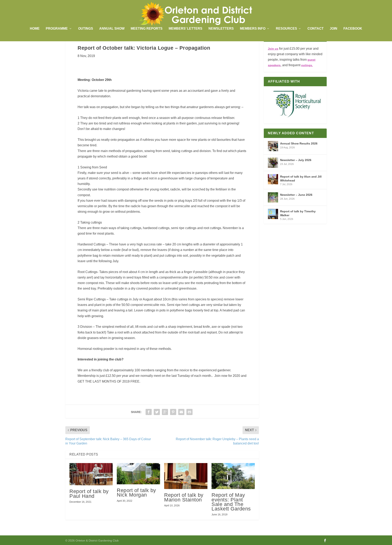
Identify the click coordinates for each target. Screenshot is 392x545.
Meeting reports (147, 28)
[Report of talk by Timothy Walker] (273, 214)
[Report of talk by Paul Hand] (91, 474)
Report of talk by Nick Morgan (136, 492)
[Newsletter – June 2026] (273, 197)
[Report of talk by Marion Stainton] (185, 476)
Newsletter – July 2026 (295, 160)
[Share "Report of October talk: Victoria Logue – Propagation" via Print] (189, 412)
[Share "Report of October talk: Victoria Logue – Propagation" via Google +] (165, 412)
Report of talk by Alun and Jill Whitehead (301, 178)
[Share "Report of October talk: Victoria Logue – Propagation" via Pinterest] (173, 412)
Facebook (352, 28)
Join (333, 28)
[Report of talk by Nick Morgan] (138, 473)
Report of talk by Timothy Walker (298, 213)
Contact (315, 28)
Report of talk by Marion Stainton (184, 497)
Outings (85, 28)
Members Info (252, 28)
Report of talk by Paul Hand (89, 493)
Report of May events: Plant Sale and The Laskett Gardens (231, 501)
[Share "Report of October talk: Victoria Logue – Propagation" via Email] (181, 412)
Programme (57, 28)
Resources (286, 28)
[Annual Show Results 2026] (273, 146)
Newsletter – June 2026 (296, 194)
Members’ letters (185, 28)
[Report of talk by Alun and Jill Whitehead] (273, 179)
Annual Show (112, 28)
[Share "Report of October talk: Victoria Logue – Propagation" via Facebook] (149, 412)
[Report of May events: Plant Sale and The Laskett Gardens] (233, 476)
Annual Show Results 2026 (298, 143)
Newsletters (221, 28)
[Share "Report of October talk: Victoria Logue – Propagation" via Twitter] (157, 412)
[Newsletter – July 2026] (273, 163)
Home (35, 28)
